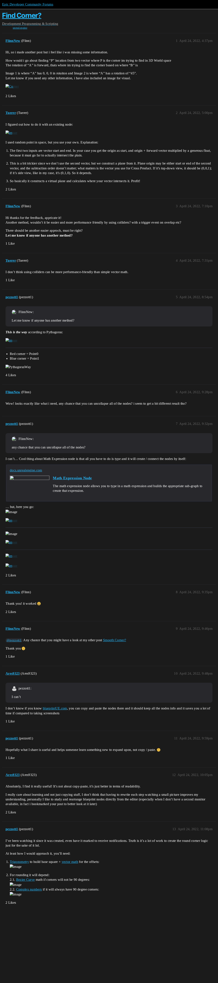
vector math (70, 862)
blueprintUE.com (55, 708)
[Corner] (12, 86)
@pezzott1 (14, 640)
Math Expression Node (72, 478)
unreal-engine (20, 27)
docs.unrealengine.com (26, 470)
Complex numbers (29, 889)
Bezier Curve (25, 879)
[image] (11, 132)
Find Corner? (21, 15)
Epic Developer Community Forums (27, 4)
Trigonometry (19, 862)
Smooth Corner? (114, 640)
